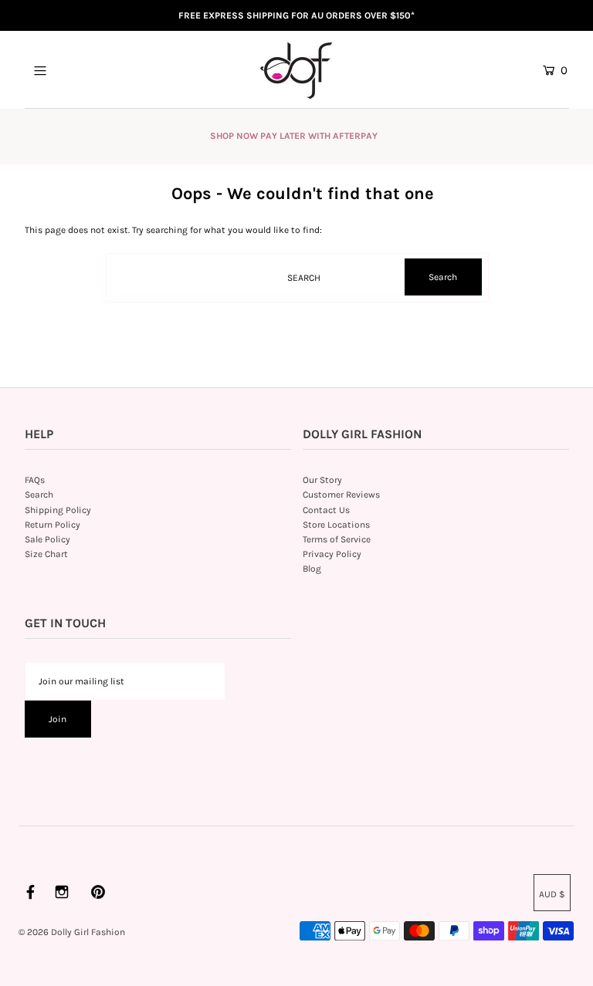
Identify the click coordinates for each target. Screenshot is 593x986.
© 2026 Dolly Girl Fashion (72, 932)
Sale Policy (47, 539)
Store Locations (336, 524)
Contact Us (326, 510)
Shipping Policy (58, 510)
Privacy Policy (332, 554)
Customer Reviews (341, 494)
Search (39, 494)
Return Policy (52, 524)
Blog (312, 568)
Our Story (322, 479)
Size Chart (46, 554)
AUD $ (552, 894)
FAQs (35, 479)
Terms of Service (337, 539)
